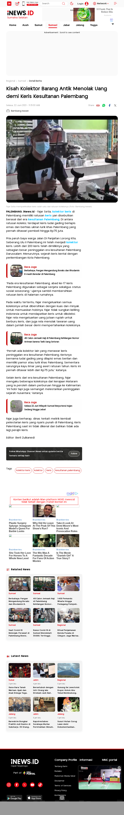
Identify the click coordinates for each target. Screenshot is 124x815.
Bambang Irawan (20, 111)
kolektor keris (61, 211)
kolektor (72, 242)
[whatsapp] (103, 105)
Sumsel (52, 25)
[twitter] (115, 105)
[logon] (9, 4)
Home (12, 25)
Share (91, 105)
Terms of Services (63, 786)
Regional (10, 81)
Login (80, 3)
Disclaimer (59, 781)
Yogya (93, 25)
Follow (74, 453)
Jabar (66, 25)
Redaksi (58, 771)
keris (48, 215)
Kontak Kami (60, 795)
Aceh (25, 25)
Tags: (9, 469)
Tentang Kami (61, 766)
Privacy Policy (61, 790)
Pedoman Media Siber (65, 776)
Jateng (80, 25)
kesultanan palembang (67, 470)
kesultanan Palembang (43, 219)
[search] (64, 3)
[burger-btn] (115, 3)
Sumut (38, 25)
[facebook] (109, 105)
